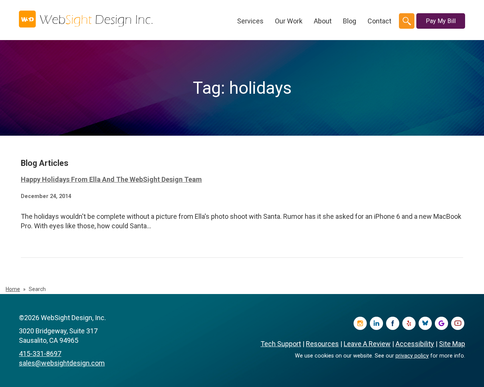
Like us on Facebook (392, 323)
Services (250, 21)
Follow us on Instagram (360, 323)
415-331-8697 (40, 354)
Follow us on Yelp (409, 323)
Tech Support (281, 344)
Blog (349, 21)
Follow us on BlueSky (425, 323)
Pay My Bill (441, 21)
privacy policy (412, 356)
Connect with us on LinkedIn (376, 323)
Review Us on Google (441, 323)
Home (13, 289)
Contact (379, 21)
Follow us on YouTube (457, 323)
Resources (322, 344)
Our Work (288, 21)
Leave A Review (367, 344)
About (323, 21)
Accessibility (415, 344)
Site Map (452, 344)
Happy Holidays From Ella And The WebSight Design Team (111, 179)
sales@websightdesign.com (62, 363)
